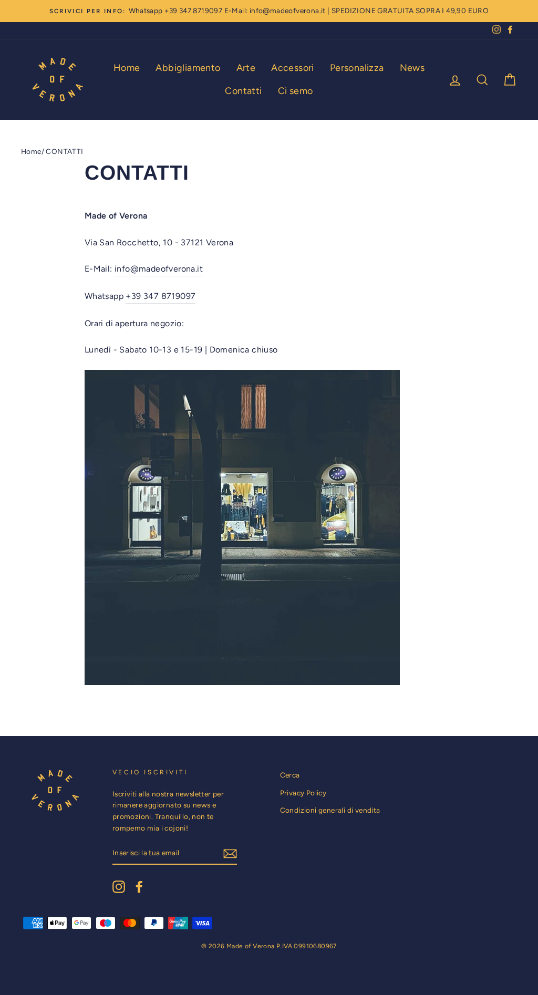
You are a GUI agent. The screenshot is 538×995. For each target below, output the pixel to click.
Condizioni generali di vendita (330, 810)
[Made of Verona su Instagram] (118, 886)
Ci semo (295, 91)
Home (126, 68)
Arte (246, 68)
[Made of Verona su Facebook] (139, 886)
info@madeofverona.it (288, 10)
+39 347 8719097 (193, 10)
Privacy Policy (303, 793)
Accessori (292, 68)
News (412, 68)
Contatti (243, 91)
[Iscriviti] (230, 853)
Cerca (290, 775)
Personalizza (357, 68)
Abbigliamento (188, 68)
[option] (269, 11)
